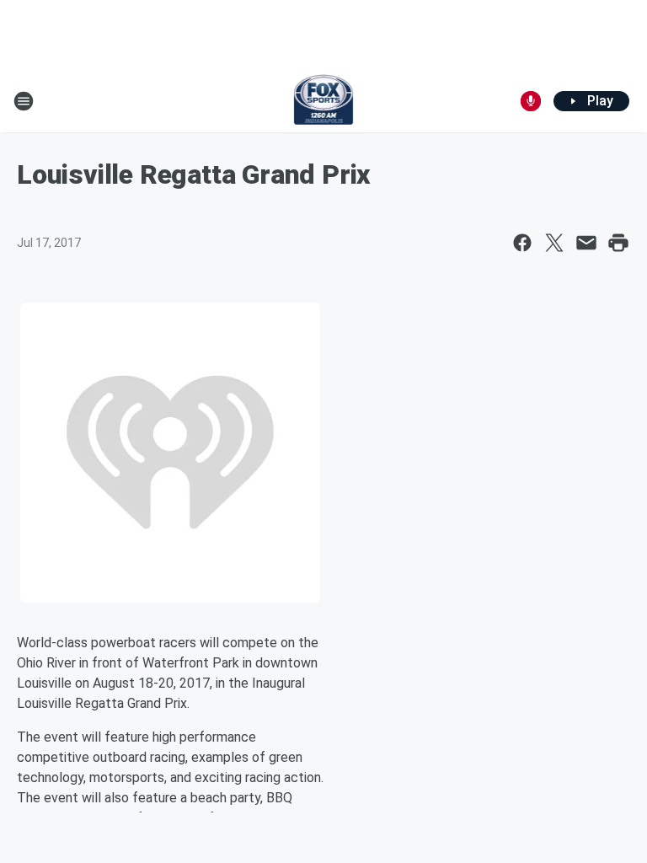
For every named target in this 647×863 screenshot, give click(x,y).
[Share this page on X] (554, 243)
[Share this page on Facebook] (522, 243)
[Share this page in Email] (586, 243)
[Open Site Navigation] (23, 101)
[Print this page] (618, 243)
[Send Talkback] (531, 101)
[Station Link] (324, 101)
